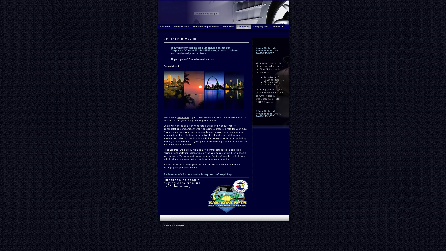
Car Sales (165, 26)
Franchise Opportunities (206, 26)
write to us (183, 117)
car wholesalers (274, 66)
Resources (228, 26)
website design (164, 217)
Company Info (260, 26)
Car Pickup (243, 26)
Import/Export (181, 26)
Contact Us (277, 26)
